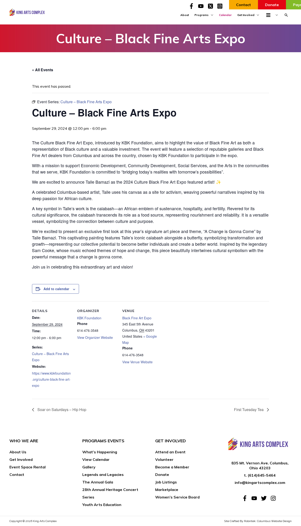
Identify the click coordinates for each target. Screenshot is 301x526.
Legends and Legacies (103, 474)
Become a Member (172, 467)
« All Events (42, 69)
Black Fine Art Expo (136, 318)
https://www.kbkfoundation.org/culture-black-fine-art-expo (51, 379)
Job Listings (166, 482)
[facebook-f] (193, 6)
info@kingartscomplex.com (260, 482)
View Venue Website (137, 362)
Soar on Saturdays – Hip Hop (61, 409)
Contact (16, 474)
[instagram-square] (220, 6)
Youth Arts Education (101, 504)
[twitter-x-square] (212, 6)
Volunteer (164, 459)
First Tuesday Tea (249, 409)
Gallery (88, 467)
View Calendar (96, 459)
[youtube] (202, 6)
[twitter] (265, 498)
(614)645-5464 (262, 475)
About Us (17, 452)
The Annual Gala (97, 482)
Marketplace (166, 489)
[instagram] (274, 498)
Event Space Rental (27, 467)
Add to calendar (56, 288)
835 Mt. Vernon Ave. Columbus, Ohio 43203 (260, 465)
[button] (286, 15)
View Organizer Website (95, 337)
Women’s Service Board (177, 497)
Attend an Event (170, 452)
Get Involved (21, 459)
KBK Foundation (89, 318)
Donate (162, 474)
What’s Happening (99, 452)
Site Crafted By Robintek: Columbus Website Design (258, 521)
